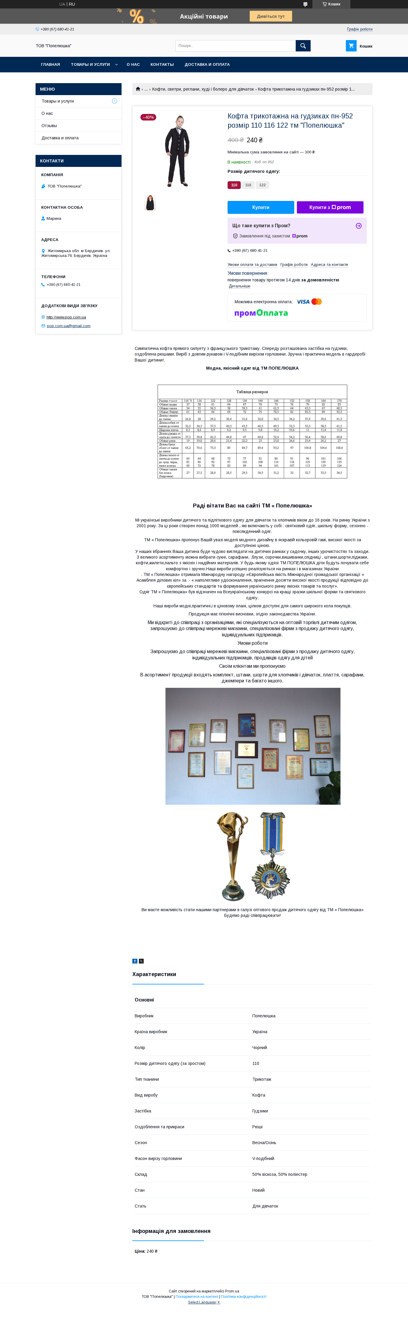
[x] (141, 962)
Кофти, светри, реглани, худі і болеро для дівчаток (203, 89)
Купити (260, 207)
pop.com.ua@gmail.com (69, 326)
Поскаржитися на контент (197, 1297)
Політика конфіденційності (243, 1297)
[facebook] (134, 962)
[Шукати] (303, 45)
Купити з (319, 207)
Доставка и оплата (207, 64)
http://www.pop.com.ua (66, 317)
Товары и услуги (90, 64)
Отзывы (49, 125)
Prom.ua (232, 1291)
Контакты (162, 64)
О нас (133, 64)
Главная (50, 64)
